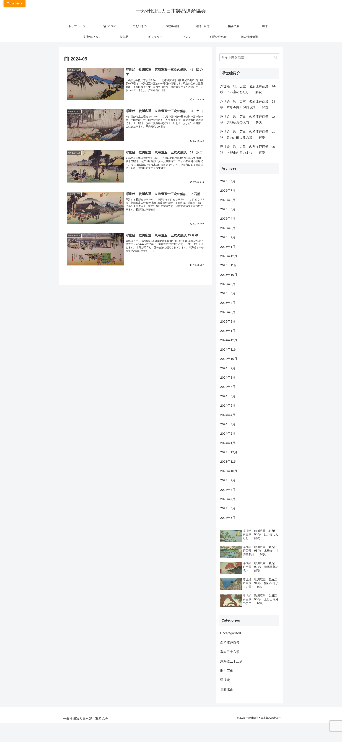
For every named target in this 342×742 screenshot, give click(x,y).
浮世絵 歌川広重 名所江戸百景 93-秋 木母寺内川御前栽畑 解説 (248, 104)
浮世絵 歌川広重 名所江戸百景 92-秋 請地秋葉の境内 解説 (248, 119)
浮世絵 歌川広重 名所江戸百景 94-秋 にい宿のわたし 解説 (248, 89)
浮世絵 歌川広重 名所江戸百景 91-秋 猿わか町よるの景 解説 (248, 134)
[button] (276, 57)
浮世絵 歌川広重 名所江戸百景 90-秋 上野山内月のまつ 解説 (248, 149)
